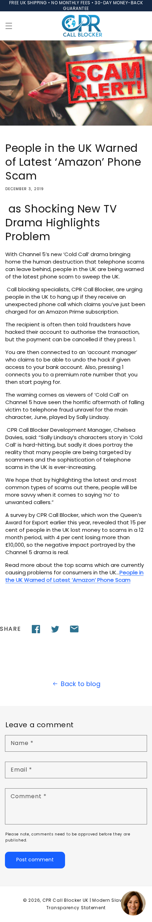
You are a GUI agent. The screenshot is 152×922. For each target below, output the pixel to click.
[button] (9, 26)
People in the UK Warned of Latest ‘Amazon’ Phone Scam (74, 576)
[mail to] (74, 629)
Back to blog (80, 683)
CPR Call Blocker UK (65, 900)
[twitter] (55, 629)
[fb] (36, 629)
